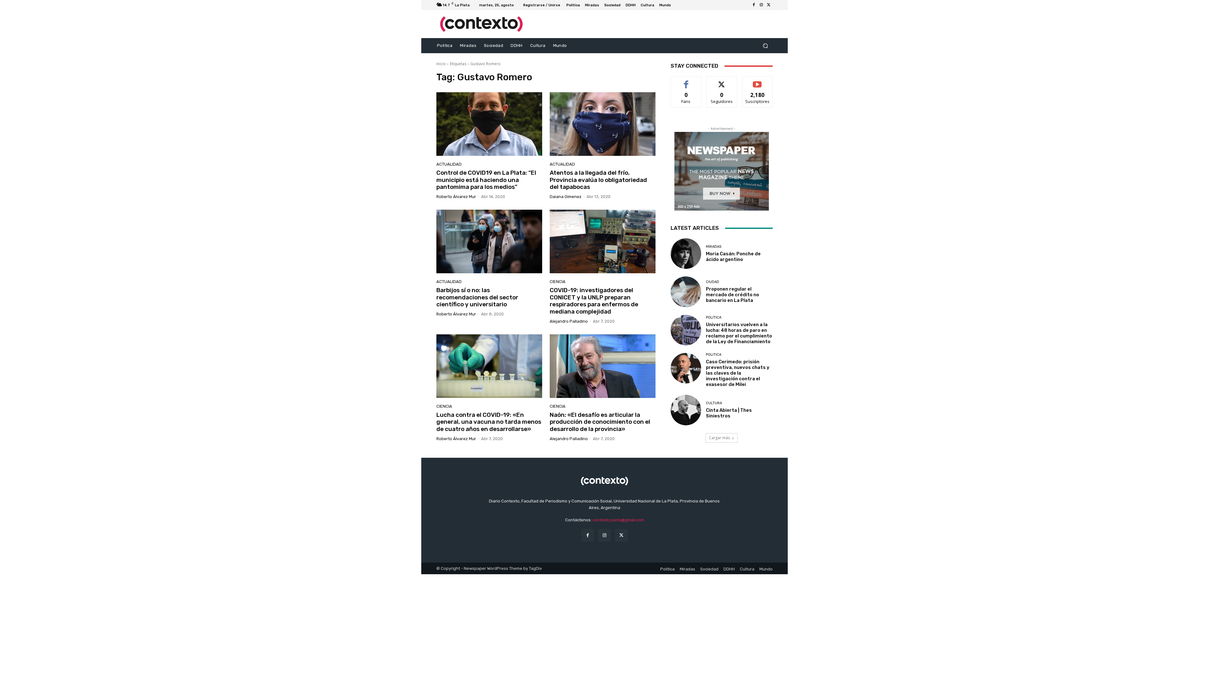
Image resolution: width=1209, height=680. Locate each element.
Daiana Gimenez (566, 196)
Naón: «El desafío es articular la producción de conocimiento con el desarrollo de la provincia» (600, 422)
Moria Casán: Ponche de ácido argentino (733, 256)
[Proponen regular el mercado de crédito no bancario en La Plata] (686, 291)
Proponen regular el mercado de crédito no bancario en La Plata (732, 294)
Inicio (441, 63)
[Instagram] (761, 5)
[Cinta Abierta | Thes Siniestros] (686, 410)
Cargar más (719, 437)
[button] (765, 45)
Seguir (722, 81)
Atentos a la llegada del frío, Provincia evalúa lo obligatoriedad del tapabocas (598, 180)
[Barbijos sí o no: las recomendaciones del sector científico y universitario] (489, 241)
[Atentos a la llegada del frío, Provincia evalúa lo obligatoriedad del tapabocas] (603, 124)
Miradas (713, 246)
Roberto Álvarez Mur (456, 196)
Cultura (714, 403)
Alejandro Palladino (569, 321)
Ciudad (712, 282)
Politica (713, 317)
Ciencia (557, 282)
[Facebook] (754, 5)
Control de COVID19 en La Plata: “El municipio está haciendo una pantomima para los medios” (486, 180)
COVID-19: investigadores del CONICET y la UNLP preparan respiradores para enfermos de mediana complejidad (594, 300)
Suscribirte (757, 81)
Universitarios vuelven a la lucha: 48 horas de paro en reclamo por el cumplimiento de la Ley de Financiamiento (739, 333)
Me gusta (686, 81)
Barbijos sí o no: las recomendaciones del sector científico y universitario (477, 297)
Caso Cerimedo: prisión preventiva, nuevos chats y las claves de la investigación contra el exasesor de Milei (737, 373)
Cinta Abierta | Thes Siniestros (729, 413)
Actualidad (449, 164)
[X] (769, 5)
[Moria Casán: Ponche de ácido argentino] (686, 253)
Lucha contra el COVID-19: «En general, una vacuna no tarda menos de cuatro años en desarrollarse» (488, 422)
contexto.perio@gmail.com (618, 520)
